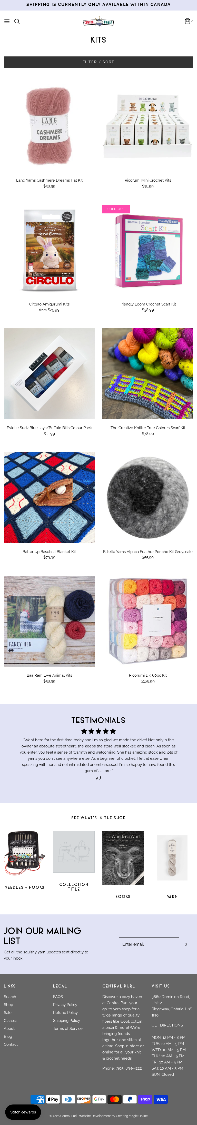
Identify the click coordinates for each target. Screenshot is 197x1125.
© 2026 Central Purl (63, 1116)
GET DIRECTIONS (167, 1025)
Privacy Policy (65, 1004)
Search (10, 996)
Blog (8, 1036)
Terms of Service (68, 1028)
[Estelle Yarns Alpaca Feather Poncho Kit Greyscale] (147, 497)
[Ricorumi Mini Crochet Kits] (147, 126)
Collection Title (73, 887)
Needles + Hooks (25, 888)
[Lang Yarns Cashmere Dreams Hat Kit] (49, 126)
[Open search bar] (19, 21)
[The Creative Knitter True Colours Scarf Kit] (147, 373)
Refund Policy (65, 1012)
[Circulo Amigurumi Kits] (49, 250)
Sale (8, 1012)
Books (123, 897)
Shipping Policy (66, 1020)
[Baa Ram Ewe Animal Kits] (49, 621)
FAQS (58, 996)
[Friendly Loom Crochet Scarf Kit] (147, 250)
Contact (11, 1044)
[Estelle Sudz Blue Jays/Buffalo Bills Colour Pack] (49, 373)
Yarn (172, 897)
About (9, 1028)
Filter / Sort (98, 62)
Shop (8, 1004)
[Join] (186, 944)
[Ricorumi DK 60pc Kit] (147, 621)
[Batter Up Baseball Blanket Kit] (49, 497)
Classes (10, 1020)
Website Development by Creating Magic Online (113, 1116)
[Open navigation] (7, 21)
